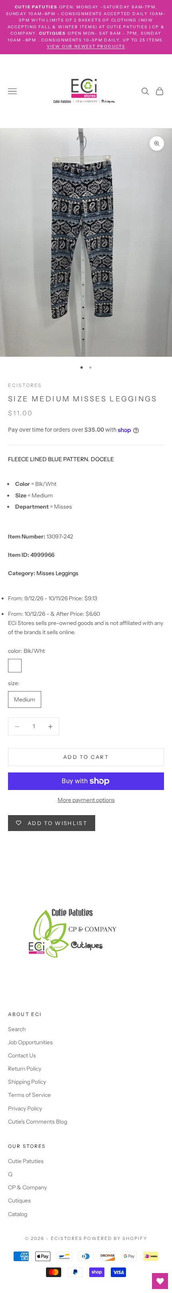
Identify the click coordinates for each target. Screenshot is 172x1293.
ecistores (25, 385)
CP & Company (27, 1187)
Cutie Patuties (26, 1161)
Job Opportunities (30, 1042)
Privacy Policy (25, 1108)
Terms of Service (29, 1094)
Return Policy (24, 1068)
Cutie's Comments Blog (37, 1121)
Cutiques (19, 1200)
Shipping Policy (27, 1081)
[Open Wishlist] (160, 1281)
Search (17, 1029)
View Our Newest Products (86, 46)
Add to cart (86, 757)
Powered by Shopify (115, 1238)
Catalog (17, 1214)
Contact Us (22, 1055)
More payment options (86, 800)
